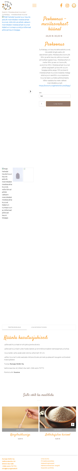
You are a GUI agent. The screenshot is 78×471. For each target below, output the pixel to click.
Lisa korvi (58, 104)
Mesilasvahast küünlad (16, 12)
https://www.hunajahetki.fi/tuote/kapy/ (54, 86)
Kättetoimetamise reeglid (50, 465)
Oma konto (45, 459)
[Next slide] (30, 91)
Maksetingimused (47, 463)
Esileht (4, 12)
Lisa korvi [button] (20, 430)
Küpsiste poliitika (47, 468)
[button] (7, 243)
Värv (40, 92)
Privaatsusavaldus (47, 461)
